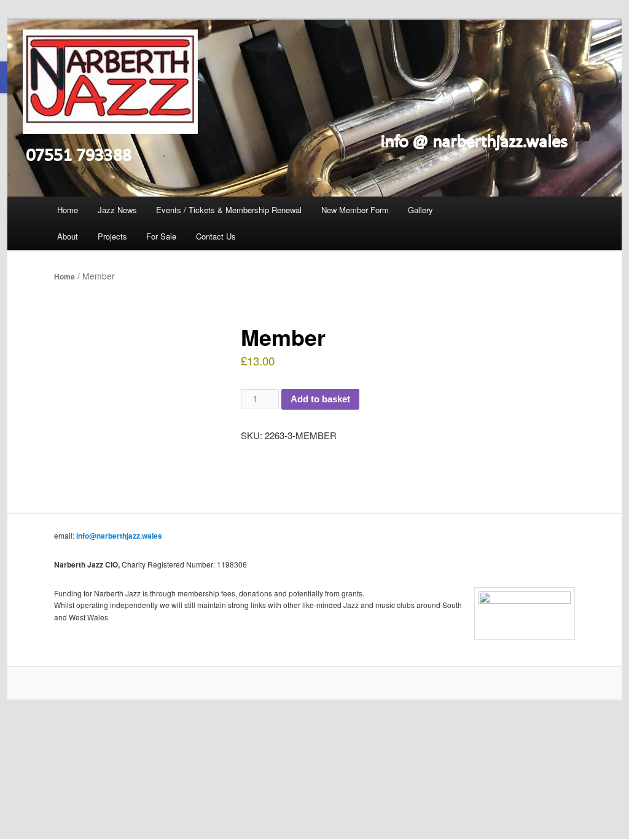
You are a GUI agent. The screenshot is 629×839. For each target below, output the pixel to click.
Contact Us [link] (216, 236)
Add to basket (320, 399)
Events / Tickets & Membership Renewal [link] (229, 210)
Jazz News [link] (117, 210)
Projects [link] (112, 236)
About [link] (67, 236)
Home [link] (67, 210)
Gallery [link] (420, 210)
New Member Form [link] (355, 210)
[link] (314, 108)
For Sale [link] (161, 236)
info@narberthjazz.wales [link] (119, 535)
